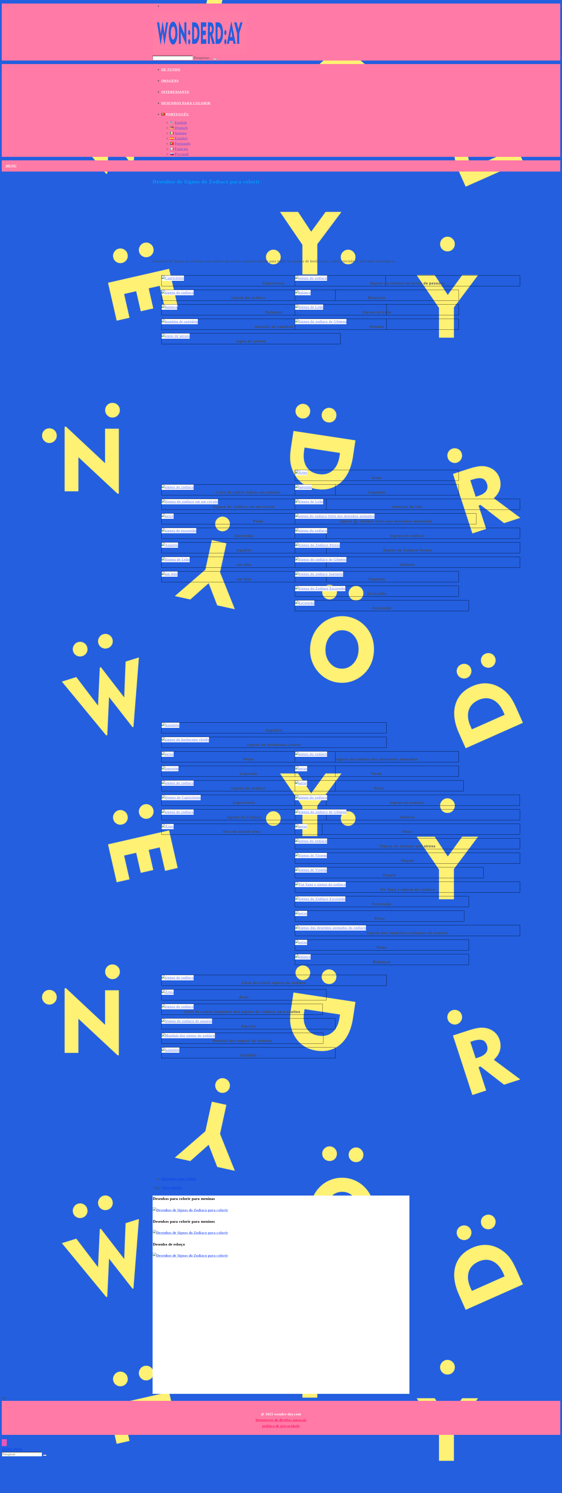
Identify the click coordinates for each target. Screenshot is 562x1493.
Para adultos (172, 1187)
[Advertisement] (281, 224)
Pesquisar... (203, 58)
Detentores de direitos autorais (281, 1420)
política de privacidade (281, 1426)
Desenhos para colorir (178, 1179)
